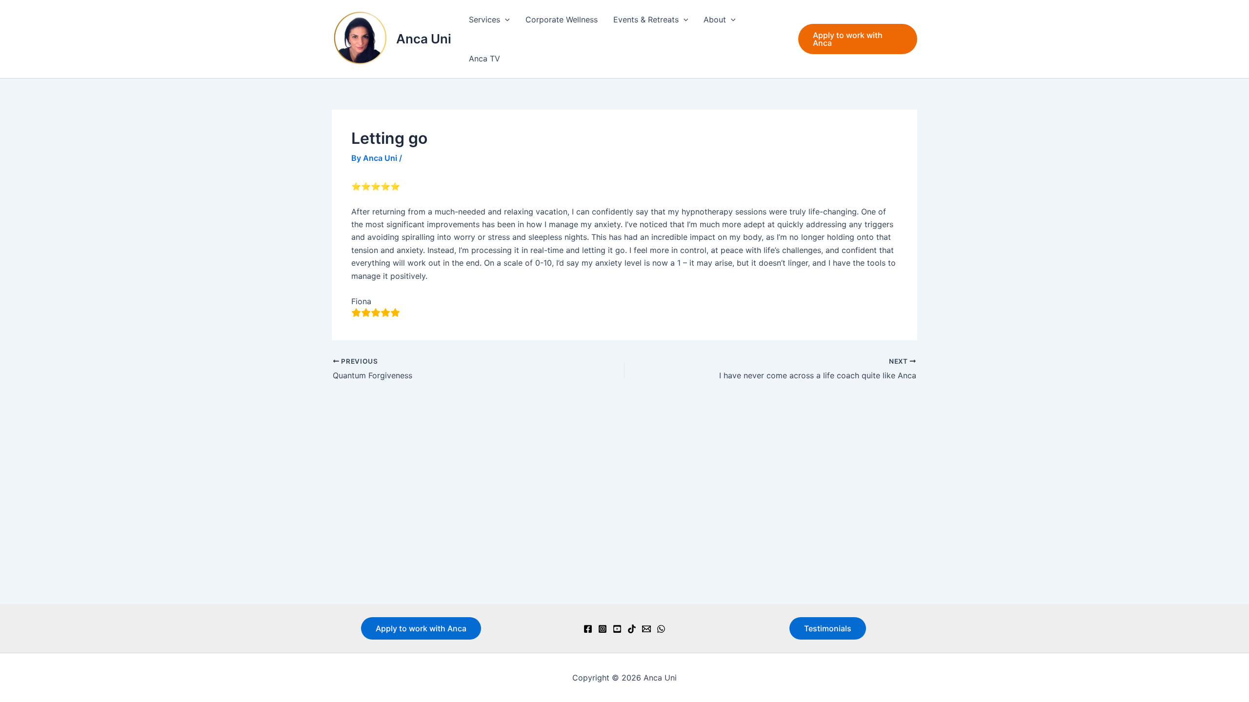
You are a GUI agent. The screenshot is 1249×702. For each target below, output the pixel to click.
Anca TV (484, 58)
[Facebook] (588, 628)
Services (484, 19)
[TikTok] (631, 628)
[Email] (646, 628)
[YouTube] (617, 628)
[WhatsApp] (661, 628)
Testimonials (827, 628)
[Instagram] (602, 628)
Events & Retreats (646, 19)
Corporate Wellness (561, 19)
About (715, 19)
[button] (505, 19)
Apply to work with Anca (421, 628)
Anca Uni (423, 38)
